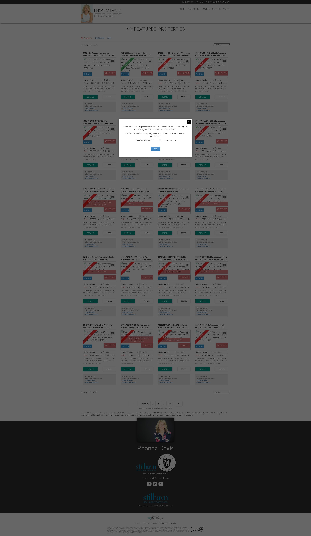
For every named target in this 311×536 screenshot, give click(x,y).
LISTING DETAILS (90, 97)
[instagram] (161, 484)
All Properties (86, 38)
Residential (99, 38)
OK (155, 149)
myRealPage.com (155, 518)
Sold (109, 38)
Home (182, 9)
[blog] (155, 484)
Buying (206, 9)
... (163, 403)
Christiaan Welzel (148, 523)
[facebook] (150, 484)
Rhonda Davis (107, 10)
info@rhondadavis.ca (91, 110)
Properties (193, 9)
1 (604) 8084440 (89, 108)
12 (170, 403)
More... (226, 9)
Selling (216, 9)
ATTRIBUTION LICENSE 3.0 (168, 523)
